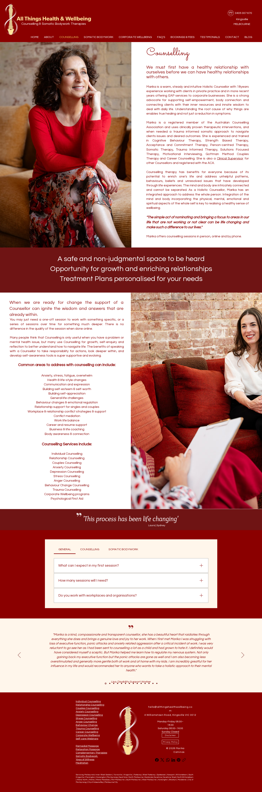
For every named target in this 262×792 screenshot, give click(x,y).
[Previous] (19, 655)
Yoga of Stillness (85, 759)
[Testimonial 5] (137, 683)
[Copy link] (184, 760)
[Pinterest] (178, 760)
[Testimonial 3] (129, 683)
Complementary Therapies (91, 753)
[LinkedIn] (173, 760)
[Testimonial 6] (156, 683)
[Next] (242, 655)
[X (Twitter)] (162, 760)
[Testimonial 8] (145, 683)
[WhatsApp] (168, 760)
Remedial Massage (87, 746)
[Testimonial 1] (117, 683)
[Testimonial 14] (109, 683)
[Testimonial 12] (125, 683)
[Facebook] (157, 760)
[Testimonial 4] (133, 683)
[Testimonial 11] (113, 683)
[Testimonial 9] (149, 683)
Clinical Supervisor (230, 158)
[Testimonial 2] (121, 683)
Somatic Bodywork (87, 756)
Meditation (82, 763)
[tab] (65, 549)
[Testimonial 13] (105, 683)
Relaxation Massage (88, 749)
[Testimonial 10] (152, 683)
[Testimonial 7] (141, 683)
